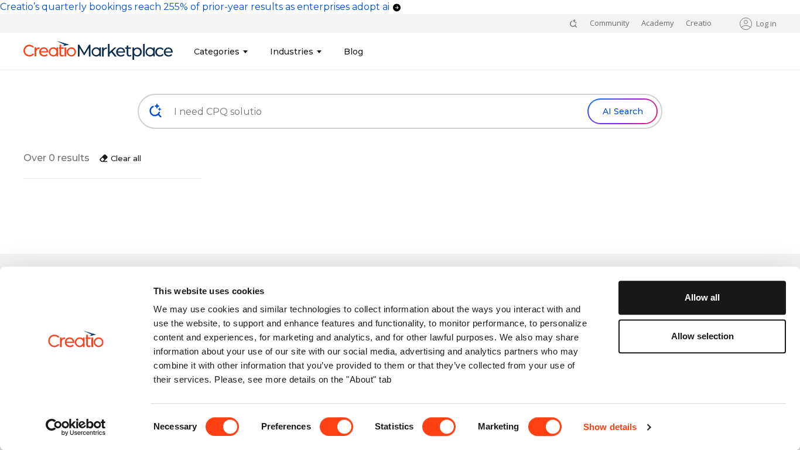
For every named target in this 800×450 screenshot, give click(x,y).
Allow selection (702, 336)
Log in (766, 23)
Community (610, 23)
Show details (610, 427)
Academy (657, 23)
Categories (217, 51)
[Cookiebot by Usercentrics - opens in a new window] (76, 427)
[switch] (336, 426)
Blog (353, 51)
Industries (291, 51)
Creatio (699, 23)
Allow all (702, 297)
